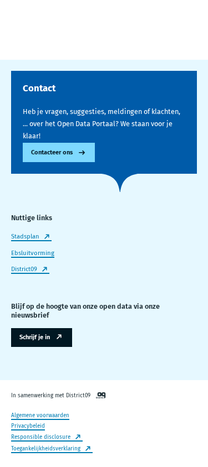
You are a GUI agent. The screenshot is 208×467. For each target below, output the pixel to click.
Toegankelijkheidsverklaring (45, 448)
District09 (24, 269)
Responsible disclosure (40, 437)
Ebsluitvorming (32, 253)
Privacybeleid (28, 426)
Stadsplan (25, 236)
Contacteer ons (52, 152)
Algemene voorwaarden (40, 415)
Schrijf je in (34, 337)
